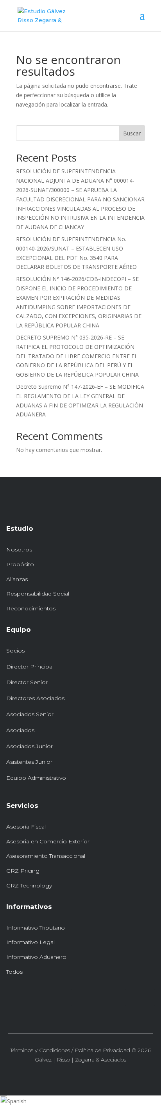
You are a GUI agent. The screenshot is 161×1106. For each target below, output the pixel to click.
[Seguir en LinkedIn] (84, 997)
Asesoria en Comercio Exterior (47, 841)
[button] (80, 1100)
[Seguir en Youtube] (142, 997)
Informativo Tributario (35, 927)
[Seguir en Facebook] (113, 997)
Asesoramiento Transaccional (45, 855)
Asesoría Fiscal (26, 826)
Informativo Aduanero (36, 956)
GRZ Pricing (22, 870)
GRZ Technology (29, 885)
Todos (14, 971)
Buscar (132, 133)
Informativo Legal (30, 942)
